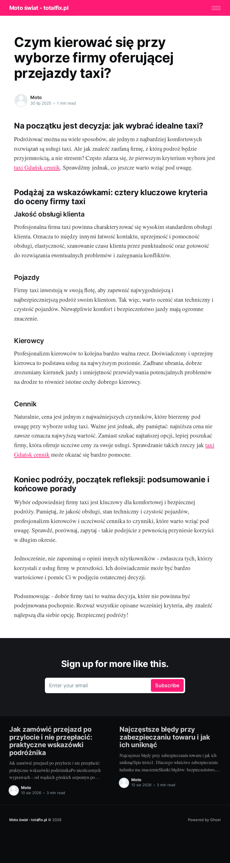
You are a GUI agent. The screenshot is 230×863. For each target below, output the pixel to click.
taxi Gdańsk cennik (37, 167)
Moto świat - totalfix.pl (38, 7)
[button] (216, 8)
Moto (36, 97)
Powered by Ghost (204, 819)
